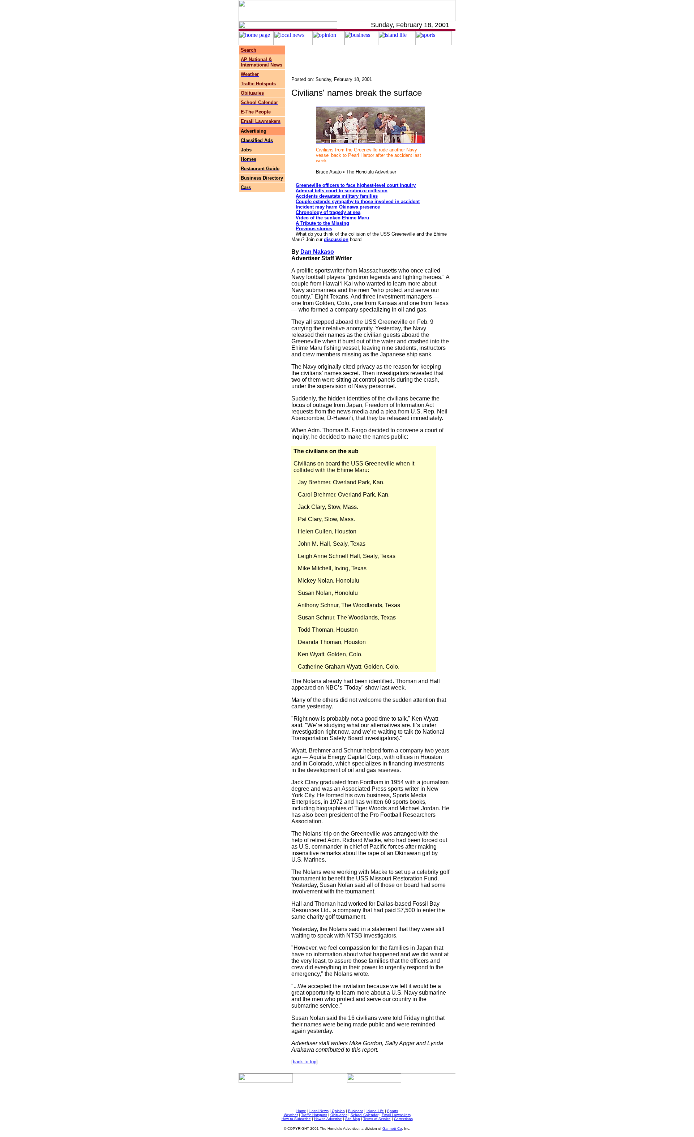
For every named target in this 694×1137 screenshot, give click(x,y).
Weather (291, 1115)
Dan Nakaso (317, 252)
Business (355, 1111)
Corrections (403, 1119)
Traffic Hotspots (314, 1115)
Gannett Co (392, 1128)
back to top (304, 1061)
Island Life (375, 1111)
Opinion (338, 1111)
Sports (392, 1111)
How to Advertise (328, 1119)
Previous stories (314, 228)
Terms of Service (377, 1119)
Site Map (352, 1119)
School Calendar (364, 1115)
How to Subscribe (296, 1119)
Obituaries (338, 1115)
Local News (319, 1111)
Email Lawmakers (396, 1115)
